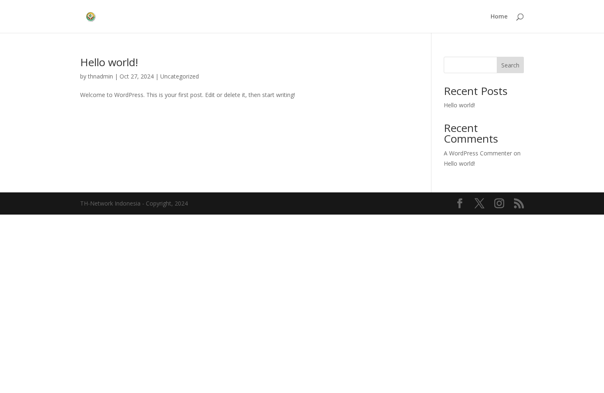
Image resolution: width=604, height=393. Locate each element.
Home (499, 17)
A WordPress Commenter (478, 153)
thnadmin (100, 76)
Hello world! (109, 62)
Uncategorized (179, 76)
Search (510, 65)
